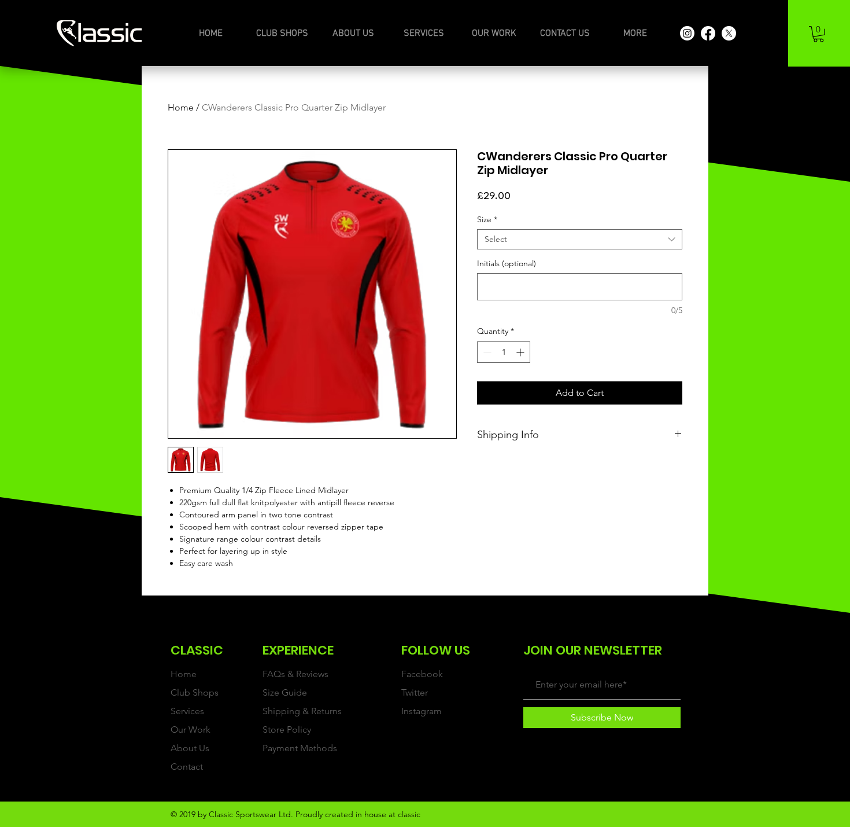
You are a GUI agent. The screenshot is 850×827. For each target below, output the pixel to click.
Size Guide (285, 692)
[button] (818, 34)
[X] (729, 33)
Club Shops (195, 692)
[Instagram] (687, 33)
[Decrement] (486, 352)
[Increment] (521, 352)
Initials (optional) (506, 264)
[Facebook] (708, 33)
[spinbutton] (503, 352)
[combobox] (579, 239)
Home (181, 107)
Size (487, 220)
